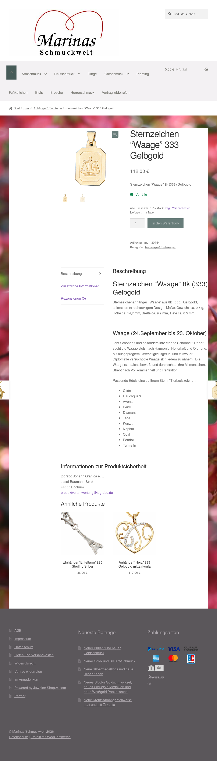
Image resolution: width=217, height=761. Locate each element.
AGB (17, 630)
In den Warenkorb (165, 223)
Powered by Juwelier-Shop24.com (40, 687)
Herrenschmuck (82, 92)
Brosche (56, 92)
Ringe (92, 73)
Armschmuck (31, 73)
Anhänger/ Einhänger (48, 108)
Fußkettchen (18, 92)
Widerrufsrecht (25, 663)
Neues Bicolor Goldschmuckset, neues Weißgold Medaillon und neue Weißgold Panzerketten (108, 687)
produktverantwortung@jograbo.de (87, 492)
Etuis (39, 92)
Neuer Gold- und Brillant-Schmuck (109, 661)
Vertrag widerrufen (115, 92)
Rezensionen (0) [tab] (73, 298)
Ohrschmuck (113, 73)
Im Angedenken (26, 679)
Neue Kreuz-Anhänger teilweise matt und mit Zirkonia (108, 702)
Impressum (22, 638)
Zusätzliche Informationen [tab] (80, 286)
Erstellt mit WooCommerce (51, 736)
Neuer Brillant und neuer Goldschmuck (102, 650)
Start (17, 108)
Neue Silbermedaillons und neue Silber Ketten (108, 671)
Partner (19, 695)
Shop (27, 108)
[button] (115, 134)
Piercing (142, 73)
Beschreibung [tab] (71, 273)
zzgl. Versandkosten (177, 208)
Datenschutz (23, 646)
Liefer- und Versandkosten (34, 654)
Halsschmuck (64, 73)
